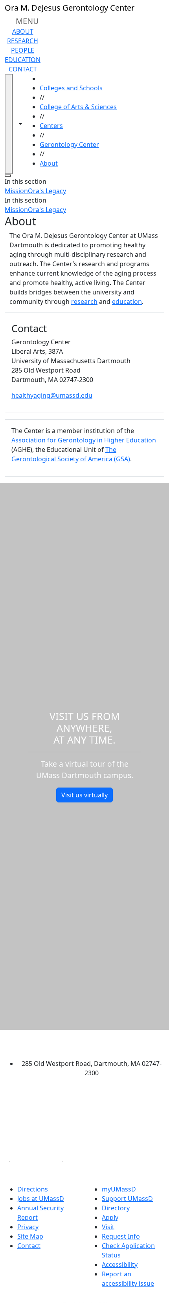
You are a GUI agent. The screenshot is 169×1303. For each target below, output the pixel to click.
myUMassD (119, 1189)
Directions (32, 1189)
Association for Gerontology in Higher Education (83, 440)
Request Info (121, 1236)
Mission (16, 190)
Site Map (30, 1236)
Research (22, 41)
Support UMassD (127, 1198)
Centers (51, 125)
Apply (110, 1217)
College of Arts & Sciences (78, 106)
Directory (116, 1208)
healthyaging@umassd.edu (51, 395)
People (22, 50)
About (22, 31)
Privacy (28, 1227)
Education (22, 59)
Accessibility (120, 1264)
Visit (108, 1227)
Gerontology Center (69, 144)
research (84, 301)
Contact (23, 69)
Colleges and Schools (71, 88)
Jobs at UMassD (40, 1198)
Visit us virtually (84, 795)
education (127, 301)
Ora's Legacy (47, 190)
